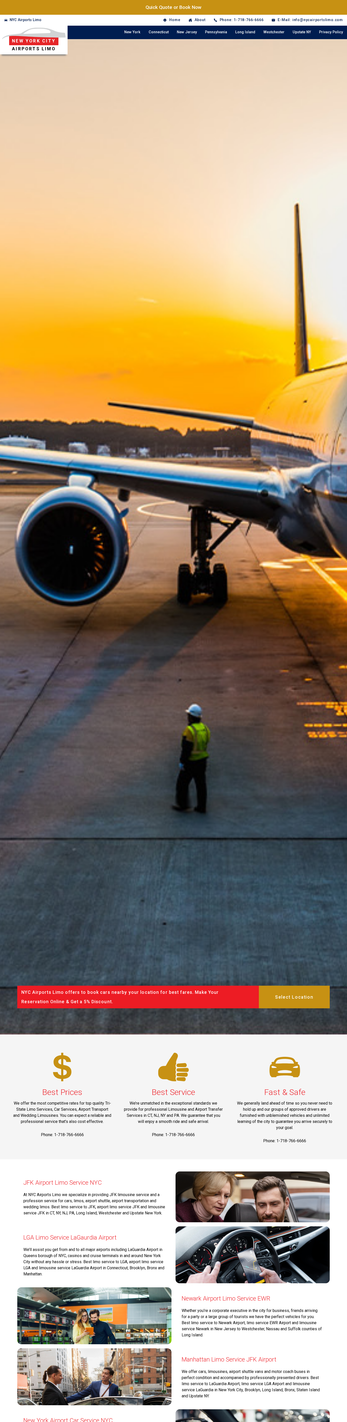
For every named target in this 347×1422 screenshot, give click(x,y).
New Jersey (187, 32)
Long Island (245, 32)
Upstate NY (302, 32)
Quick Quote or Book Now (173, 7)
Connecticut (159, 32)
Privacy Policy (331, 32)
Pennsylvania (216, 32)
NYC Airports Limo (25, 20)
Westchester (274, 32)
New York (132, 32)
